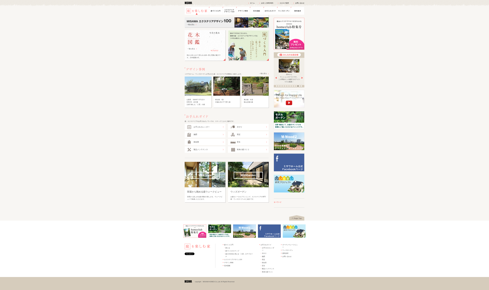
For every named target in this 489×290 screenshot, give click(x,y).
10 (292, 86)
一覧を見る (191, 49)
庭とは (227, 248)
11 (294, 86)
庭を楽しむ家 (197, 11)
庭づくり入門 (215, 11)
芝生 (263, 266)
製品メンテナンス (268, 269)
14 (299, 86)
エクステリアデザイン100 (229, 11)
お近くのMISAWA (267, 3)
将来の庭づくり (267, 272)
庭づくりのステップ (232, 251)
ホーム (252, 3)
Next (302, 78)
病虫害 (264, 262)
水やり (264, 253)
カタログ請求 (284, 3)
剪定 (263, 259)
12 (296, 86)
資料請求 (297, 11)
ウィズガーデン (284, 11)
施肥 (263, 256)
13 (298, 86)
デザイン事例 (243, 11)
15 (301, 86)
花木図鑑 (256, 11)
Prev (276, 78)
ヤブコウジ (214, 50)
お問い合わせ (299, 3)
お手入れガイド (270, 11)
